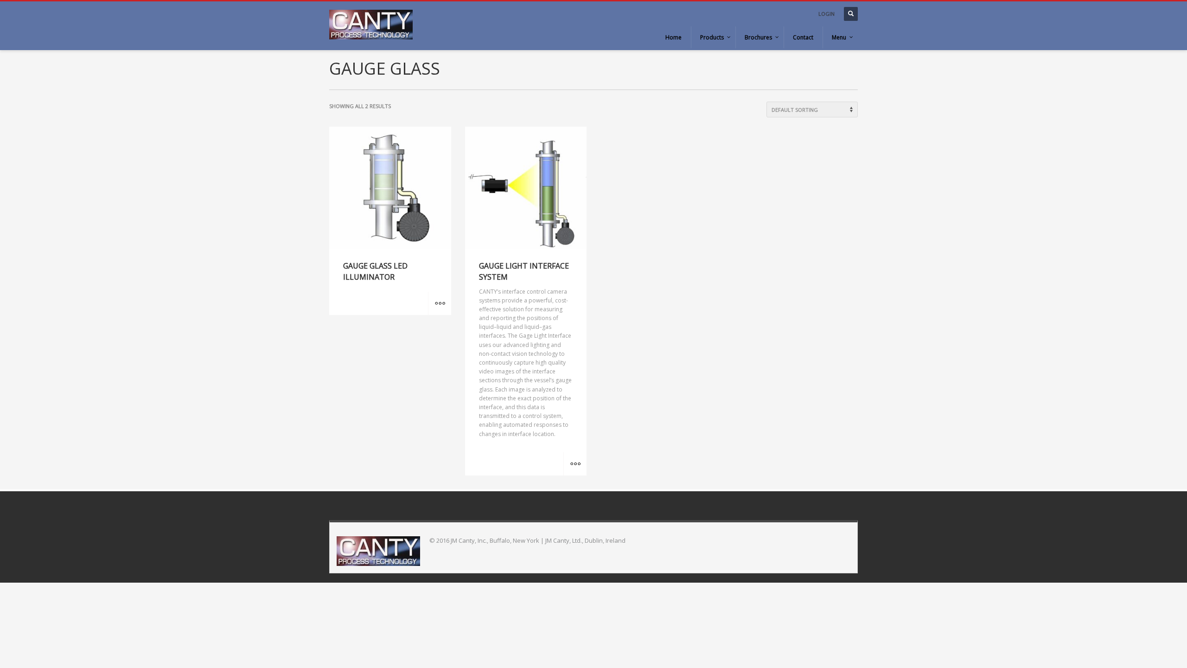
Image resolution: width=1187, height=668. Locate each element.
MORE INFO (439, 303)
